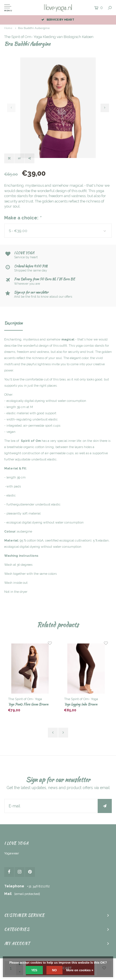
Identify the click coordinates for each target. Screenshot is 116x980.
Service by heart (60, 19)
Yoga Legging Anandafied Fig (82, 704)
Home (8, 28)
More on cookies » (79, 970)
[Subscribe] (105, 806)
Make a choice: (22, 217)
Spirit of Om (31, 441)
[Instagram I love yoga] (19, 872)
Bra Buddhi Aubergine (34, 28)
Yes (34, 970)
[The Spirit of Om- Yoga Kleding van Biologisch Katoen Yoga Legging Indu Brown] (30, 668)
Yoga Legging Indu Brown (24, 704)
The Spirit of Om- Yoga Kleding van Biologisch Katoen (48, 37)
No (54, 970)
